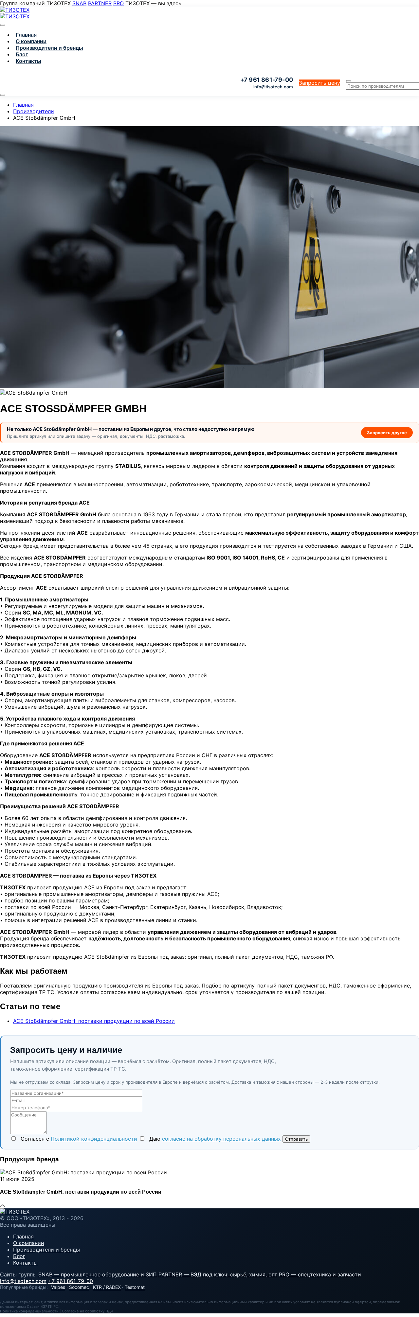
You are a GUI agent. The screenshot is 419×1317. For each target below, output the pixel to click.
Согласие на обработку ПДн (87, 1311)
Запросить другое (387, 432)
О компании (31, 41)
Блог (22, 54)
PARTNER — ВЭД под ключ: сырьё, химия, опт (217, 1274)
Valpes (58, 1287)
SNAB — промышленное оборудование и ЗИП (97, 1274)
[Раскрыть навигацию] (2, 95)
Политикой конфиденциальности (94, 1138)
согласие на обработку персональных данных (221, 1138)
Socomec (79, 1287)
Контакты (28, 61)
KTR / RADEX (107, 1287)
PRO (118, 3)
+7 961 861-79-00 (70, 1281)
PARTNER (100, 3)
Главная (26, 34)
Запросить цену (319, 83)
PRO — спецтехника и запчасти (320, 1274)
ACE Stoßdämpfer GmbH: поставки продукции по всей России (94, 1021)
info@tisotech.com (273, 86)
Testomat (135, 1287)
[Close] (2, 25)
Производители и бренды (49, 47)
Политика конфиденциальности (29, 1311)
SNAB (79, 3)
